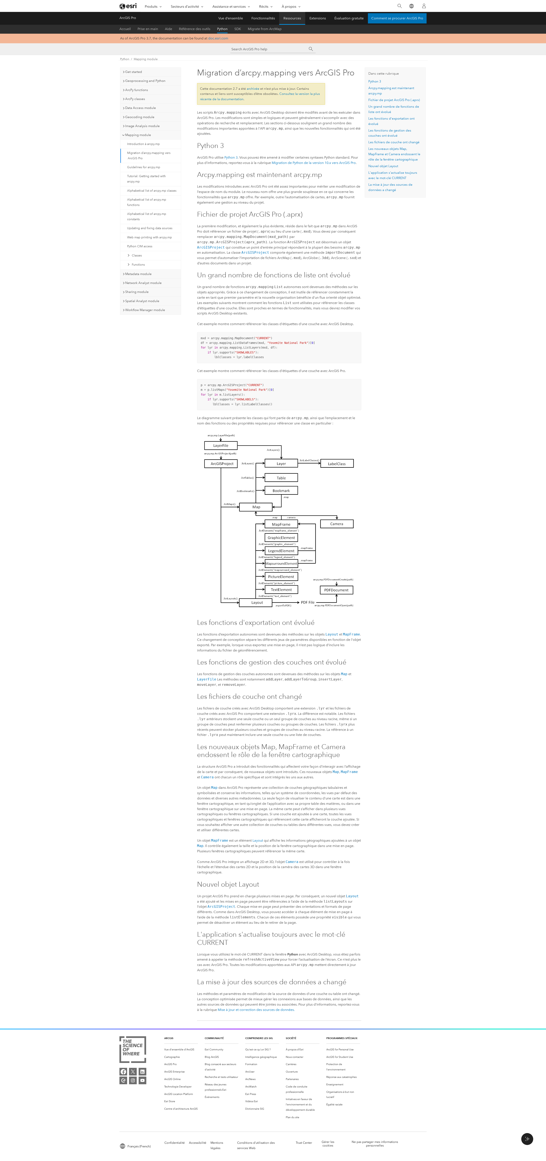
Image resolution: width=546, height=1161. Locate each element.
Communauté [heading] (214, 1038)
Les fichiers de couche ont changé (394, 142)
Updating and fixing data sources (149, 228)
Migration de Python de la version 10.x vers (314, 163)
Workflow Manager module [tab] (145, 310)
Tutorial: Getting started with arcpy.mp (146, 178)
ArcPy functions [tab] (136, 90)
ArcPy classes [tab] (135, 99)
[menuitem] (181, 1049)
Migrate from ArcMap (265, 29)
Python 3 (231, 157)
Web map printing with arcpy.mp (149, 237)
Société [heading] (291, 1038)
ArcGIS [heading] (168, 1038)
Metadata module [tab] (138, 274)
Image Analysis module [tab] (142, 126)
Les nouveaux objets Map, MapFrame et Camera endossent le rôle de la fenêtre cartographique (394, 154)
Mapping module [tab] (138, 135)
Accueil (125, 29)
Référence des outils (194, 29)
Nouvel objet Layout (383, 166)
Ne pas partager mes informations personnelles (375, 1143)
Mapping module (146, 59)
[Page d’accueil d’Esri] (128, 6)
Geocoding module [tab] (139, 117)
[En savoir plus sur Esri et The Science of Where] (132, 1050)
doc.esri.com (218, 38)
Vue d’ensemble (230, 18)
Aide (168, 29)
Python (222, 29)
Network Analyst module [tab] (143, 283)
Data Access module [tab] (140, 108)
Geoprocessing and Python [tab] (145, 81)
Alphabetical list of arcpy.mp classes (151, 191)
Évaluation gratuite (349, 18)
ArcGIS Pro (127, 18)
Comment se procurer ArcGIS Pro (397, 18)
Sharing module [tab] (137, 292)
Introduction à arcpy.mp (143, 144)
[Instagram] (133, 1080)
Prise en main (148, 29)
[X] (133, 1072)
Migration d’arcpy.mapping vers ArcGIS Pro (148, 155)
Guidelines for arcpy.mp (143, 167)
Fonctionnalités (263, 18)
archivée (253, 89)
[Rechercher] (399, 6)
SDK (237, 29)
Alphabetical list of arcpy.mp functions (146, 202)
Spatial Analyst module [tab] (142, 301)
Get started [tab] (133, 72)
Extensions (317, 18)
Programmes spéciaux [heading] (341, 1038)
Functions (138, 264)
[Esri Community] (123, 1080)
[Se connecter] (424, 6)
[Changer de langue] (411, 6)
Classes (137, 255)
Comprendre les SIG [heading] (259, 1038)
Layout (258, 840)
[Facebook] (123, 1072)
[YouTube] (142, 1080)
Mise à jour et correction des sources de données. (256, 1010)
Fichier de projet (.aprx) (394, 100)
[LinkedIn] (142, 1072)
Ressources (292, 18)
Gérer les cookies (328, 1143)
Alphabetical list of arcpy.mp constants (146, 216)
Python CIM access (139, 246)
